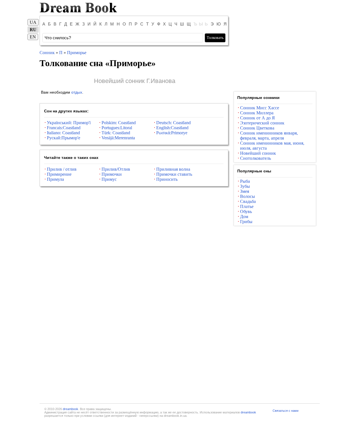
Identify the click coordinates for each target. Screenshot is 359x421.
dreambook (70, 409)
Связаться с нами (285, 410)
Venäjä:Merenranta (118, 137)
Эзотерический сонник (262, 123)
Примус (109, 179)
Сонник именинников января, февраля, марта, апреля (269, 135)
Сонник (47, 52)
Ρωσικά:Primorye (171, 132)
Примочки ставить (174, 174)
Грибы (246, 221)
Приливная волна (173, 169)
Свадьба (248, 201)
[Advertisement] (275, 53)
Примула (55, 179)
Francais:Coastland (63, 127)
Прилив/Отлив (116, 169)
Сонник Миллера (256, 112)
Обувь (246, 211)
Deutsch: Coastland (173, 122)
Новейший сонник (258, 153)
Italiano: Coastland (63, 132)
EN (33, 36)
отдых (76, 92)
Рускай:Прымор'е (63, 137)
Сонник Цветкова (257, 128)
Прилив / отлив (62, 169)
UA (33, 22)
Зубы (245, 186)
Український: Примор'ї (69, 122)
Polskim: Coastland (119, 122)
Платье (247, 206)
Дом (244, 216)
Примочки (112, 174)
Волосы (247, 196)
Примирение (59, 174)
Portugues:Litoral (117, 127)
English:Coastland (172, 127)
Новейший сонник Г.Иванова (134, 80)
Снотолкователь (255, 158)
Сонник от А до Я (257, 117)
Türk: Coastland (116, 132)
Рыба (245, 181)
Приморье (76, 52)
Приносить (167, 179)
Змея (244, 191)
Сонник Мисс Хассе (259, 107)
